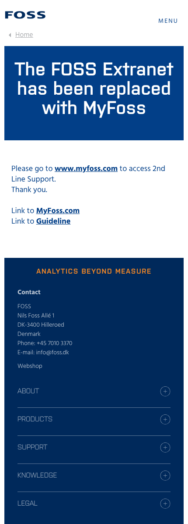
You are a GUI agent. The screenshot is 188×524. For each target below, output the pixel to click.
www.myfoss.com (86, 169)
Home (24, 35)
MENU (168, 21)
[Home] (25, 15)
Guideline (53, 221)
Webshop (29, 366)
